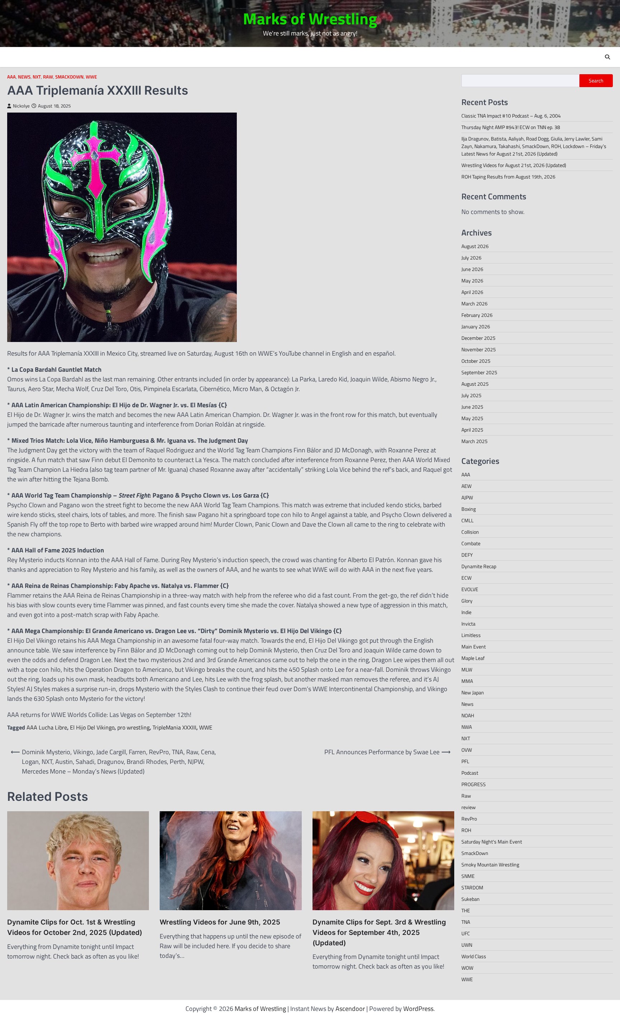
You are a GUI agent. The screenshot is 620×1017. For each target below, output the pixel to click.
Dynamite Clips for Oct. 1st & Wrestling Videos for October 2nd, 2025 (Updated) (74, 927)
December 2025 (478, 338)
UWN (466, 945)
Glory (467, 600)
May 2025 (472, 418)
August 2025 (475, 384)
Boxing (468, 509)
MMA (467, 681)
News (24, 77)
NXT (37, 77)
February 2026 (477, 315)
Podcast (469, 772)
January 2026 (475, 326)
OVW (466, 750)
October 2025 (475, 361)
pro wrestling (133, 727)
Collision (470, 532)
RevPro (469, 818)
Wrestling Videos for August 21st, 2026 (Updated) (513, 165)
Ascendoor (350, 1008)
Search (596, 81)
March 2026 (474, 303)
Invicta (468, 623)
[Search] (607, 57)
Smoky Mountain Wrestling (490, 864)
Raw (48, 77)
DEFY (467, 555)
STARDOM (472, 887)
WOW (467, 967)
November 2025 (478, 349)
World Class (473, 956)
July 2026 (471, 257)
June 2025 (472, 406)
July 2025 (471, 395)
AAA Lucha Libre (47, 727)
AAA (11, 77)
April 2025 (472, 429)
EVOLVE (469, 589)
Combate (470, 543)
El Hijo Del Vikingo (92, 727)
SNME (468, 876)
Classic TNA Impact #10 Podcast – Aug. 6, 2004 (511, 115)
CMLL (467, 520)
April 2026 (472, 292)
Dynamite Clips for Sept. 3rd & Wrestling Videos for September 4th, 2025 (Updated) (379, 932)
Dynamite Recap (478, 566)
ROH (466, 830)
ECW (466, 577)
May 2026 (472, 280)
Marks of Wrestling (310, 18)
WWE (91, 77)
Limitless (471, 635)
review (468, 807)
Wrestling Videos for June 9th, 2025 (220, 922)
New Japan (472, 692)
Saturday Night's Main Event (491, 841)
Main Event (473, 646)
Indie (466, 612)
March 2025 (474, 441)
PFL (465, 761)
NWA (466, 727)
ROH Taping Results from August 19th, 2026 (508, 176)
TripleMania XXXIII (174, 727)
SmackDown (69, 77)
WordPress (418, 1008)
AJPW (467, 497)
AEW (466, 486)
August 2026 (475, 246)
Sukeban (470, 899)
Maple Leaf (473, 658)
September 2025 (479, 372)
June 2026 (472, 269)
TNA (465, 922)
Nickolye (21, 106)
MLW (466, 669)
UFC (465, 933)
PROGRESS (473, 784)
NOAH (467, 715)
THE (465, 910)
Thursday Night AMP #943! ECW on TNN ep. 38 (510, 127)
